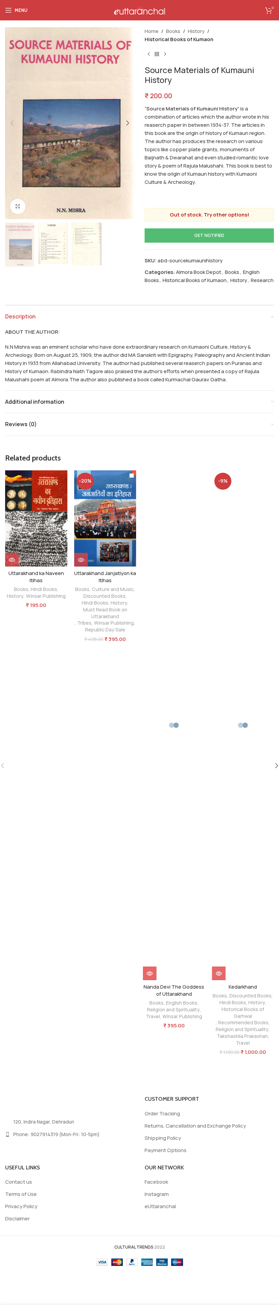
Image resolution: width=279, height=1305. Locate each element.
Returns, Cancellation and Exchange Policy (195, 1125)
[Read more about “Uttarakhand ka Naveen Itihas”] (12, 560)
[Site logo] (139, 9)
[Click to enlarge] (18, 206)
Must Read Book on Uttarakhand (105, 613)
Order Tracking (162, 1113)
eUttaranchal (160, 1206)
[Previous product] (149, 54)
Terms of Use (21, 1194)
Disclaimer (17, 1218)
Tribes (84, 623)
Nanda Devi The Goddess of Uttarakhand (174, 990)
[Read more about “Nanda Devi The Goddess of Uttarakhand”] (150, 973)
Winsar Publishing (46, 596)
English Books (181, 1002)
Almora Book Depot (198, 272)
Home (152, 31)
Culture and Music (113, 589)
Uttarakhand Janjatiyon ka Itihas (105, 577)
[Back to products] (157, 54)
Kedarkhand (243, 986)
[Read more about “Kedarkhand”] (219, 973)
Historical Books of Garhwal (242, 1012)
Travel (153, 1016)
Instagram (157, 1194)
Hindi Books (44, 589)
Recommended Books (243, 1022)
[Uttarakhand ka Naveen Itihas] (36, 518)
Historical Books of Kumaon (179, 39)
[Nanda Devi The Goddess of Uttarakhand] (174, 725)
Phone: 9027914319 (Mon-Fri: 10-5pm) (56, 1134)
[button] (12, 123)
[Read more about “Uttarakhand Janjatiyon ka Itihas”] (81, 560)
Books (173, 31)
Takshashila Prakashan (242, 1036)
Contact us (18, 1181)
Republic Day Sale (105, 629)
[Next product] (165, 54)
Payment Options (165, 1150)
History (196, 31)
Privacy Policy (21, 1206)
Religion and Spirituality (173, 1009)
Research (262, 280)
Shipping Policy (163, 1138)
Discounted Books (104, 596)
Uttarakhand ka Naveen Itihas (36, 577)
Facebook (156, 1181)
